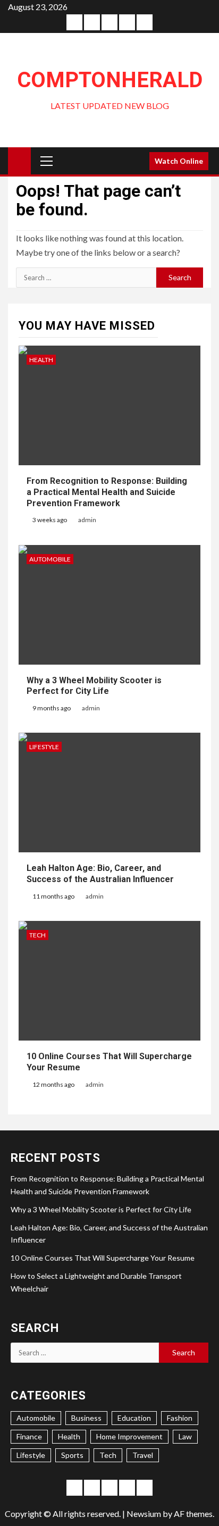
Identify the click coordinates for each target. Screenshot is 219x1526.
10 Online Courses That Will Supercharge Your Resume (103, 1257)
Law (185, 1436)
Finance (29, 1436)
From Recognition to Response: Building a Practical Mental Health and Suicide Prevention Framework (107, 492)
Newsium (144, 1513)
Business (86, 1417)
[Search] (137, 160)
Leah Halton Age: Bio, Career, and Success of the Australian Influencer (100, 873)
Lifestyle (44, 747)
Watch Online (179, 160)
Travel (142, 1455)
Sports (72, 1455)
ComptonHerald (110, 80)
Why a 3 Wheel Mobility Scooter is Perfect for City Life (94, 686)
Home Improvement (129, 1436)
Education (134, 1417)
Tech (37, 935)
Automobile (50, 559)
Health (41, 360)
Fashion (179, 1417)
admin (87, 520)
